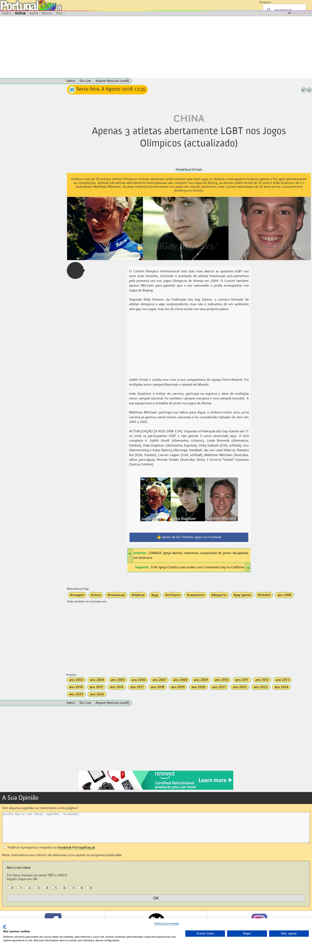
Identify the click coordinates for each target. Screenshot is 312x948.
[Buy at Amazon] (156, 789)
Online (20, 13)
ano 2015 (96, 687)
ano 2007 (159, 680)
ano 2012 (262, 680)
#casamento (196, 595)
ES (299, 13)
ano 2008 (284, 595)
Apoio (33, 13)
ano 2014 (76, 687)
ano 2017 (137, 687)
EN (294, 13)
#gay (155, 595)
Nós (59, 13)
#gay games (242, 595)
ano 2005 (118, 680)
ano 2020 (198, 687)
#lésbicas (138, 595)
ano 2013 (282, 680)
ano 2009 (201, 680)
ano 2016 (117, 687)
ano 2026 (97, 694)
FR (304, 13)
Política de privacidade (166, 923)
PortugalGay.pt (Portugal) (189, 169)
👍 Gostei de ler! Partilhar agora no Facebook (189, 537)
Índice (6, 13)
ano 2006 (139, 680)
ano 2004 (97, 680)
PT (289, 13)
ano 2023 (261, 687)
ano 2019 (178, 687)
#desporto (219, 595)
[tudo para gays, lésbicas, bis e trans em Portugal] (42, 5)
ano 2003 (76, 680)
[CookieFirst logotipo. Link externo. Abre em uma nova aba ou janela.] (4, 927)
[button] (75, 270)
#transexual (116, 595)
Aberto (47, 13)
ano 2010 (221, 680)
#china (96, 595)
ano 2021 (219, 687)
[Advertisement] (156, 47)
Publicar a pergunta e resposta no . (51, 847)
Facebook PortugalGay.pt (76, 847)
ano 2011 (242, 680)
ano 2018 (157, 687)
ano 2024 (281, 687)
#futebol (264, 595)
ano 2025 (76, 694)
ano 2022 (240, 687)
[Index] (32, 81)
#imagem (77, 595)
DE (309, 13)
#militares (172, 595)
